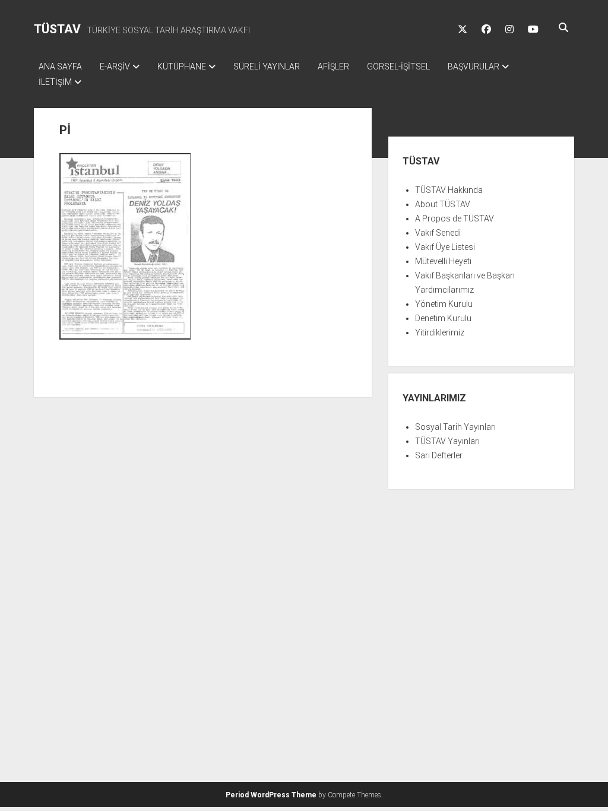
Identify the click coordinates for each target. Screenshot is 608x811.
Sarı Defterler (439, 455)
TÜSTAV (57, 29)
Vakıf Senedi (438, 232)
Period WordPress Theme (271, 795)
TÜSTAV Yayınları (447, 441)
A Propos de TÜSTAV (454, 218)
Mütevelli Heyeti (443, 261)
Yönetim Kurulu (444, 304)
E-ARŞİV (115, 66)
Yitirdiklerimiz (439, 332)
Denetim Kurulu (443, 318)
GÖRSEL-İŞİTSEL (398, 66)
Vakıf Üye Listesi (445, 247)
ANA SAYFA (60, 66)
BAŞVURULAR (473, 66)
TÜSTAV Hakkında (449, 190)
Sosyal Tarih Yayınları (455, 427)
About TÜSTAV (442, 204)
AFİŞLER (333, 66)
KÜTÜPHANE (181, 66)
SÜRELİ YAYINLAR (266, 66)
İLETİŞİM (55, 82)
